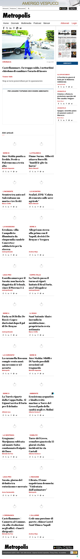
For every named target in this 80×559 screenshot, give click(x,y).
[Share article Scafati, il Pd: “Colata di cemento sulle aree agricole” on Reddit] (43, 207)
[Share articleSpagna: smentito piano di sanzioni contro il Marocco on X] (61, 120)
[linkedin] (10, 28)
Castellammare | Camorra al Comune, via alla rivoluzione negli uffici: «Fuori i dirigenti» (14, 525)
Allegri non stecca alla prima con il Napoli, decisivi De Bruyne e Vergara (39, 234)
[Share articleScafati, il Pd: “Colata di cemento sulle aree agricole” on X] (33, 207)
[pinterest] (13, 28)
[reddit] (20, 28)
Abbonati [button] (67, 63)
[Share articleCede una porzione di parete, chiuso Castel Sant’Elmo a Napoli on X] (33, 537)
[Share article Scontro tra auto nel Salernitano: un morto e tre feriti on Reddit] (17, 207)
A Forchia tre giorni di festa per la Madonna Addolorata (66, 79)
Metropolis (5, 8)
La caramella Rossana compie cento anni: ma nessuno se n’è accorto (14, 363)
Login (74, 23)
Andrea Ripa (33, 252)
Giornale (15, 23)
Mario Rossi (60, 101)
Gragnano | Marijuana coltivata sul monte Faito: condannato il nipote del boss (14, 445)
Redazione (13, 8)
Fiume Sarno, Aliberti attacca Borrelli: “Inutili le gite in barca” (41, 161)
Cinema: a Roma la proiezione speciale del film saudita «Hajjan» (66, 96)
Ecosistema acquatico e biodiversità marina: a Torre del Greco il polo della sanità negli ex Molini (41, 403)
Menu (46, 23)
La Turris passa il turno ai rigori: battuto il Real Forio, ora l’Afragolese (40, 282)
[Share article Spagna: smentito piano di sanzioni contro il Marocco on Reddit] (72, 120)
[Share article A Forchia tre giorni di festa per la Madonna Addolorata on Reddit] (72, 87)
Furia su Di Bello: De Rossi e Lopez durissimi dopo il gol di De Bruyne (13, 321)
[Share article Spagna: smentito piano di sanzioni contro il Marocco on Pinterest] (67, 120)
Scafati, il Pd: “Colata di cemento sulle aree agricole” (41, 198)
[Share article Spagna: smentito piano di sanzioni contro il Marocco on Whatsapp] (69, 120)
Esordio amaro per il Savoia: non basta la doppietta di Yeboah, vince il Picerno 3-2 (13, 282)
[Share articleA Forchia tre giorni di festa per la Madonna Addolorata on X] (61, 87)
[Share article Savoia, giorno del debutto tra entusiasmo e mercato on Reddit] (17, 495)
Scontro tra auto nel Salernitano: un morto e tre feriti (13, 198)
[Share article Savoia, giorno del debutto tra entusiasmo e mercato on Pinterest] (11, 495)
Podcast (37, 23)
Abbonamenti (21, 8)
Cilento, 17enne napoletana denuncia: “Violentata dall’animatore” (41, 484)
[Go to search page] (28, 8)
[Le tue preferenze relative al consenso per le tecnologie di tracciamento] (77, 556)
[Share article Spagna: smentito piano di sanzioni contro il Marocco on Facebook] (59, 120)
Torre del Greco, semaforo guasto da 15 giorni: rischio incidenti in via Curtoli (41, 445)
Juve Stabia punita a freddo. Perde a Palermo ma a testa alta (13, 161)
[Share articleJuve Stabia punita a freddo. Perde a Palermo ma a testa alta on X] (6, 171)
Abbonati (65, 23)
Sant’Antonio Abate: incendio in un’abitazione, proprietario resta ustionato (40, 323)
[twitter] (7, 28)
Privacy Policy (54, 552)
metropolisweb (7, 252)
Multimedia (26, 23)
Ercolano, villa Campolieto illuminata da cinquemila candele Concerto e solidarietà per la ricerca (13, 239)
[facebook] (3, 28)
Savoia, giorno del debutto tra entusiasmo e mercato (14, 483)
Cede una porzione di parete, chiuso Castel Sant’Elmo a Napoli (41, 522)
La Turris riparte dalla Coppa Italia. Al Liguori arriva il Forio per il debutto (14, 401)
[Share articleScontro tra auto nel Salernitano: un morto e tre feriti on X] (6, 207)
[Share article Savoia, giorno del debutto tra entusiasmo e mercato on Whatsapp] (14, 495)
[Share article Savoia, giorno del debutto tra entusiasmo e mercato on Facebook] (3, 495)
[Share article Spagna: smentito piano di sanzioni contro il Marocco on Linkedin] (64, 120)
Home (6, 23)
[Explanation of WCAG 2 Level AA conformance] (73, 553)
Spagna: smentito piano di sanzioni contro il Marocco (66, 113)
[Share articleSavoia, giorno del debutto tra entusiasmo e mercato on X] (6, 495)
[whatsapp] (17, 28)
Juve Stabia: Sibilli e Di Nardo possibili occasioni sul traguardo (40, 363)
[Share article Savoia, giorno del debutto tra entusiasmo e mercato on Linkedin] (9, 495)
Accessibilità (62, 552)
